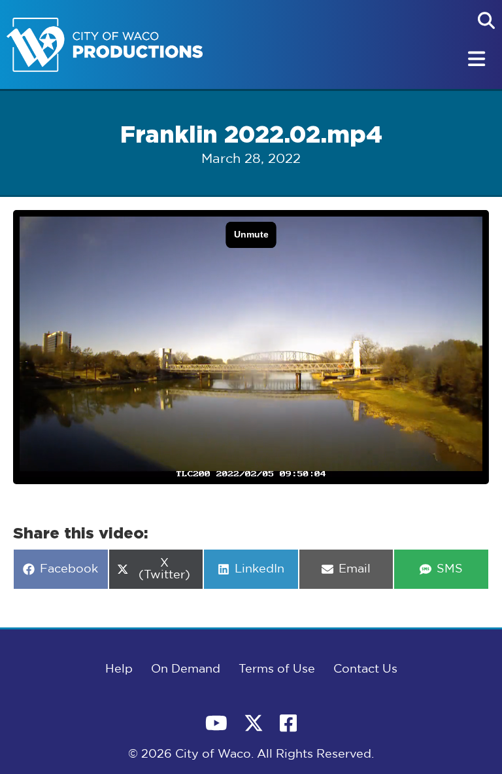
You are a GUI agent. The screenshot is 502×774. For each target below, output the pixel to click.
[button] (486, 20)
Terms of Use (277, 669)
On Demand (185, 669)
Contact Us (365, 669)
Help (119, 669)
